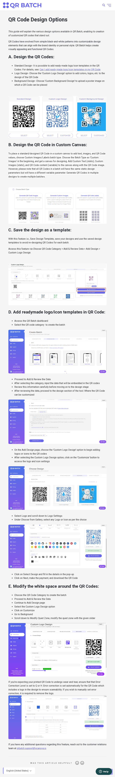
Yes (77, 763)
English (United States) (17, 770)
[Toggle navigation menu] (109, 5)
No (82, 763)
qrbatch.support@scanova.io (31, 748)
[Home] (22, 5)
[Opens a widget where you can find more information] (104, 772)
